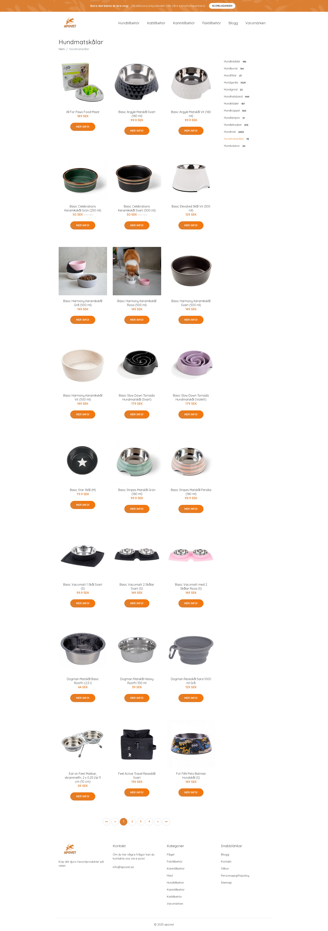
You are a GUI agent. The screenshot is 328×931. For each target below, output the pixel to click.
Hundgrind (233, 89)
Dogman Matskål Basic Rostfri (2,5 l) (83, 681)
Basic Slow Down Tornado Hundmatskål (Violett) (191, 397)
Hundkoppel (235, 110)
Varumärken (255, 23)
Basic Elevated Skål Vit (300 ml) (191, 208)
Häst (170, 875)
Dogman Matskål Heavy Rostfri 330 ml (137, 681)
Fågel (170, 854)
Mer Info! (82, 126)
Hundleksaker (236, 124)
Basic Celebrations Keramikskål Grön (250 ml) (82, 208)
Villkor (225, 868)
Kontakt (226, 861)
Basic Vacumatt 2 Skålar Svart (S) (137, 586)
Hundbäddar (235, 61)
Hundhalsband (236, 96)
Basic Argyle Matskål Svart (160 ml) (136, 114)
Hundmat (234, 132)
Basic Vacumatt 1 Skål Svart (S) (82, 586)
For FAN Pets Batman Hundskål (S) (191, 775)
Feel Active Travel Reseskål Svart (136, 775)
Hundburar (234, 68)
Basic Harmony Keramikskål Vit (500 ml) (82, 397)
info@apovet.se (123, 867)
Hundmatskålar (236, 139)
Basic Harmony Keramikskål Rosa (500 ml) (136, 303)
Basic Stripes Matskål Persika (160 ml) (191, 492)
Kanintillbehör (184, 23)
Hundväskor (234, 146)
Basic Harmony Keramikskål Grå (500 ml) (82, 303)
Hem (62, 49)
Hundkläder (234, 103)
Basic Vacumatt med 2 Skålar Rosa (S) (191, 586)
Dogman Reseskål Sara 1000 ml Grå (191, 681)
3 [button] (140, 821)
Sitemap (226, 882)
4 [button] (149, 821)
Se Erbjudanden (222, 5)
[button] (158, 822)
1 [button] (123, 821)
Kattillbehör (156, 23)
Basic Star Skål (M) (83, 490)
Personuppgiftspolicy (235, 875)
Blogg (233, 23)
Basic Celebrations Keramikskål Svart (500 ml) (137, 208)
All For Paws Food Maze (82, 112)
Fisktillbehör (211, 23)
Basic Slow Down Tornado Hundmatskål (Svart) (137, 397)
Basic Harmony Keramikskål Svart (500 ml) (191, 303)
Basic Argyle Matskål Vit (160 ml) (191, 114)
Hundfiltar (233, 75)
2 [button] (132, 821)
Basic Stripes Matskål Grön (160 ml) (136, 492)
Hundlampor (234, 117)
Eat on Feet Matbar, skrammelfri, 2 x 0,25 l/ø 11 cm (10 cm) (83, 777)
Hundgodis (235, 82)
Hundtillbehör (129, 23)
